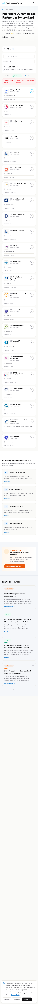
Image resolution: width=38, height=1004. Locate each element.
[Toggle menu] (33, 3)
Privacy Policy (15, 995)
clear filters (30, 81)
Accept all (27, 999)
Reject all (17, 999)
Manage (7, 999)
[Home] (3, 9)
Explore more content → (19, 690)
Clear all (26, 76)
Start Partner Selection (13, 566)
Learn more (7, 71)
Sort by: (6, 62)
